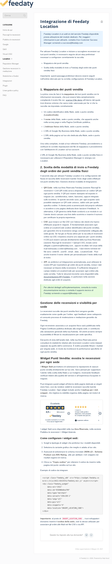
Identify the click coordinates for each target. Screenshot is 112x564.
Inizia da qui (7, 30)
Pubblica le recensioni (11, 39)
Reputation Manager (11, 63)
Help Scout (105, 558)
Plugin (5, 85)
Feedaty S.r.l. (85, 558)
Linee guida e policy (10, 90)
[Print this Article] (102, 21)
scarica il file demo (74, 100)
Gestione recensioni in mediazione (11, 69)
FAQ (4, 95)
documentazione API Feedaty (57, 277)
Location (7, 58)
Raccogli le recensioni (11, 34)
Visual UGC (7, 54)
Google (5, 44)
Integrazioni (7, 80)
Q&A (5, 49)
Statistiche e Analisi (11, 76)
